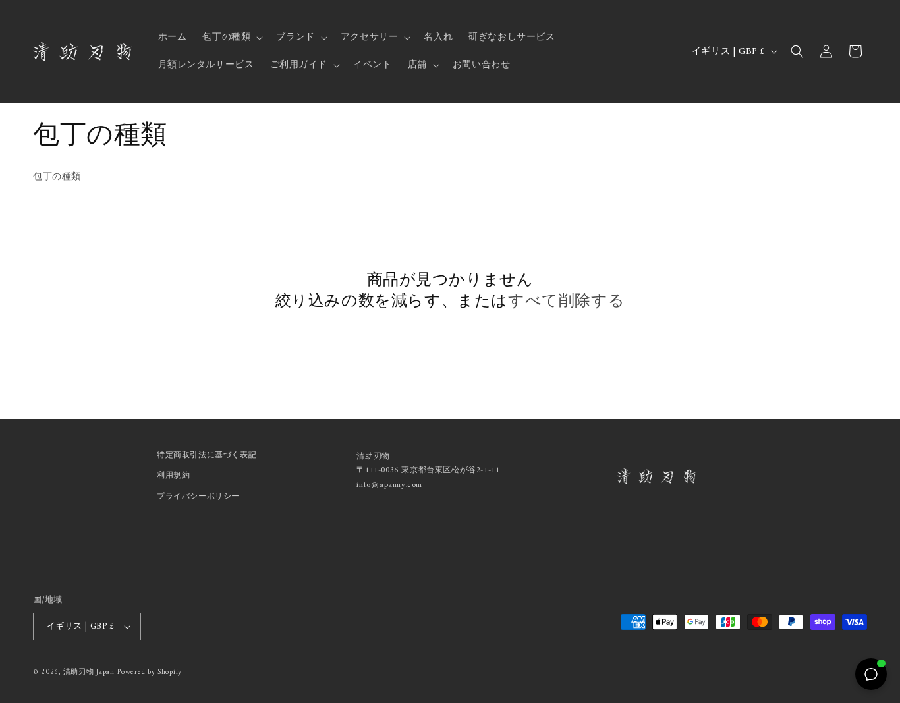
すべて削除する (566, 302)
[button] (231, 37)
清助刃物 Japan (89, 672)
